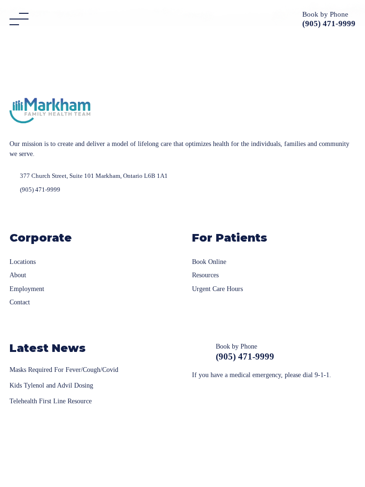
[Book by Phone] (291, 19)
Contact (20, 302)
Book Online (209, 261)
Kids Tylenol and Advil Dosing (51, 385)
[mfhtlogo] (50, 110)
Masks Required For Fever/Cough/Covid (64, 369)
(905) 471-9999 (245, 356)
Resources (205, 275)
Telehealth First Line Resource (51, 401)
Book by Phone (325, 14)
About (18, 275)
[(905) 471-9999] (200, 352)
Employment (27, 288)
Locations (23, 261)
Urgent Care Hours (217, 288)
